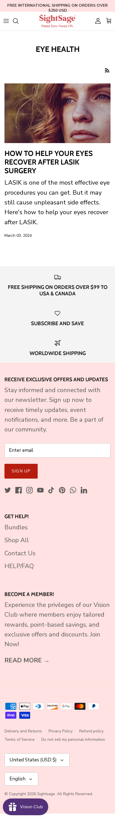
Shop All (16, 540)
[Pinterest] (62, 490)
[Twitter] (7, 490)
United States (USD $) (33, 760)
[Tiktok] (51, 490)
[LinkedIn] (84, 490)
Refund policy (91, 731)
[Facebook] (18, 490)
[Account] (96, 21)
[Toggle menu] (6, 21)
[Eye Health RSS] (107, 70)
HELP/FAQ (19, 566)
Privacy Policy (61, 731)
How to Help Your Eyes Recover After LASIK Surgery (48, 162)
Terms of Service (19, 739)
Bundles (16, 527)
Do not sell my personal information (73, 739)
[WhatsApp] (73, 490)
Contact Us (19, 553)
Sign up (21, 471)
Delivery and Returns (23, 731)
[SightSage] (57, 21)
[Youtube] (40, 490)
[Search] (18, 21)
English (17, 779)
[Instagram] (29, 490)
